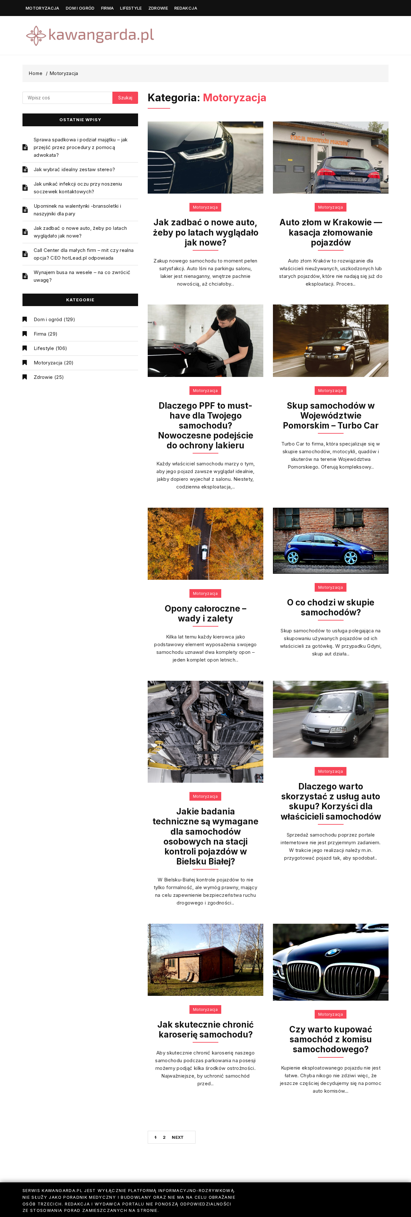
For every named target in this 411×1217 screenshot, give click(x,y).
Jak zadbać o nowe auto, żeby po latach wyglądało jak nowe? (80, 232)
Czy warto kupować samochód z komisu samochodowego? (330, 1039)
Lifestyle (131, 8)
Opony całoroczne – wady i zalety (205, 613)
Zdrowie (158, 8)
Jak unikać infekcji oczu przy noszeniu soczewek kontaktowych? (78, 188)
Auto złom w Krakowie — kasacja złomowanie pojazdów (330, 232)
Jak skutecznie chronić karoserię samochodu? (205, 1029)
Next (178, 1137)
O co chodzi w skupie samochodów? (330, 607)
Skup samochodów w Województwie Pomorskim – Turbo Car (331, 415)
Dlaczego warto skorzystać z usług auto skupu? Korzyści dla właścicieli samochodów (331, 801)
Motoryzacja (42, 8)
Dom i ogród (80, 8)
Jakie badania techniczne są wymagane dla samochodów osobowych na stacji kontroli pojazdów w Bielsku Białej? (205, 836)
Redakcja (185, 8)
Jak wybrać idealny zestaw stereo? (74, 169)
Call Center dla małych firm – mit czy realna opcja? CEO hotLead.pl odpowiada (84, 254)
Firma (107, 8)
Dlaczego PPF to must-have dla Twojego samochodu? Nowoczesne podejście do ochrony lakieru (205, 426)
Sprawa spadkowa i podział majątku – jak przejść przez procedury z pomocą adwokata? (81, 147)
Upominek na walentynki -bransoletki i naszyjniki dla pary (77, 210)
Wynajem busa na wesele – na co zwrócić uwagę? (82, 276)
